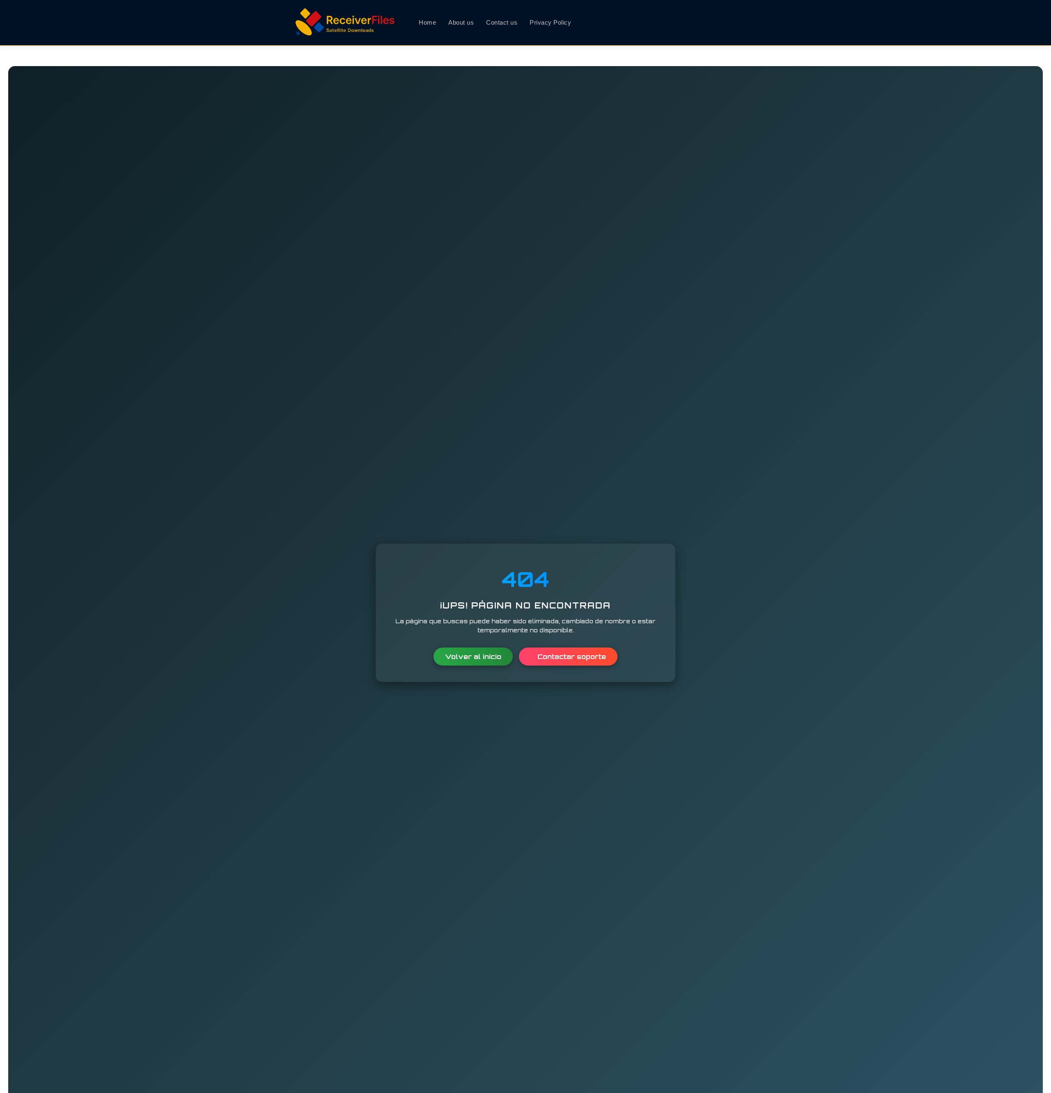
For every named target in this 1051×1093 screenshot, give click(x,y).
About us (461, 22)
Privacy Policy (550, 22)
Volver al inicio (473, 656)
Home (427, 22)
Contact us (501, 22)
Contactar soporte (570, 656)
